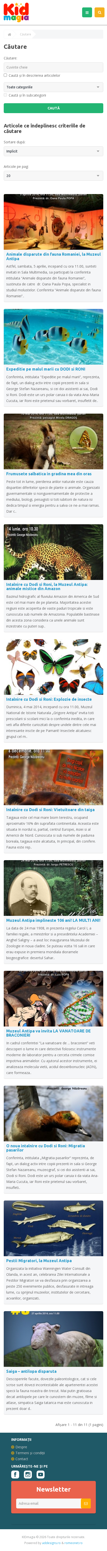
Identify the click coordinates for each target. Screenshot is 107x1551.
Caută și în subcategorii (27, 95)
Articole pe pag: (16, 166)
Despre (21, 1447)
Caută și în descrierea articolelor (34, 75)
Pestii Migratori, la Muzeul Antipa (39, 1260)
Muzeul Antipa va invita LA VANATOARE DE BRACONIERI (48, 1033)
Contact (21, 1458)
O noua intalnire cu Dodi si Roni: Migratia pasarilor (45, 1148)
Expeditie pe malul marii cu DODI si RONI (45, 369)
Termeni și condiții (30, 1453)
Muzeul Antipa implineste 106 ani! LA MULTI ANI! (53, 920)
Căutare (25, 34)
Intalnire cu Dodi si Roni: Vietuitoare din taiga (50, 809)
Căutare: (10, 58)
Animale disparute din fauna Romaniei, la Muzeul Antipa (53, 256)
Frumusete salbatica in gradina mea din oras (49, 474)
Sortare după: (14, 142)
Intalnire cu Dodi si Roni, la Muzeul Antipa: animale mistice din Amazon (47, 586)
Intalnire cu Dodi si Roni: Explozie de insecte (49, 699)
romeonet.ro (73, 1543)
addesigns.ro (51, 1543)
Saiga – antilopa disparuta (31, 1371)
